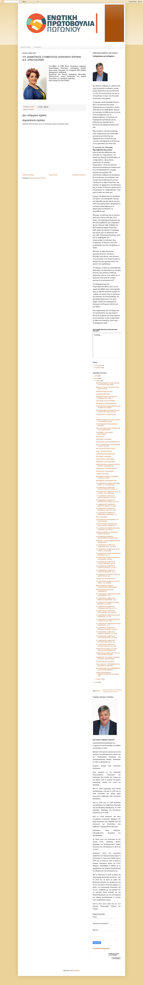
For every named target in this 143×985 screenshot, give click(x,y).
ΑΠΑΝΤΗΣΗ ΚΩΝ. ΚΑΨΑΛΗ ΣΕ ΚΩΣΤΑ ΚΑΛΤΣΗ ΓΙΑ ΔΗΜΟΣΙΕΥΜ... (108, 465)
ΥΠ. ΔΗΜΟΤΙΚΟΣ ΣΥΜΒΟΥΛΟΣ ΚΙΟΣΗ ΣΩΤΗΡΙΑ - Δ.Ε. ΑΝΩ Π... (107, 603)
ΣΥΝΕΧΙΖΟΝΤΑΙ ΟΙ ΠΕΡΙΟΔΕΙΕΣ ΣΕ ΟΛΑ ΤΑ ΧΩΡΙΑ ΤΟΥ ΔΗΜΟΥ (108, 407)
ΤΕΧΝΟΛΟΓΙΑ (100, 436)
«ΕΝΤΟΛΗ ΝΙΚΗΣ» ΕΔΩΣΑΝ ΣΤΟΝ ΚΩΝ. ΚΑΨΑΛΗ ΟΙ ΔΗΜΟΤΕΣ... (106, 524)
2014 (96, 682)
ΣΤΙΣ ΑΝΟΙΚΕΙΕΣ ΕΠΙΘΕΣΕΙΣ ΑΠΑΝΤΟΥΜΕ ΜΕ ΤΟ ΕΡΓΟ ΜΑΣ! (107, 537)
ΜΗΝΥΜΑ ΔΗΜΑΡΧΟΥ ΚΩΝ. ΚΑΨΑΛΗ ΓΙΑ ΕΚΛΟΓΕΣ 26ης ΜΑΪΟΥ (107, 383)
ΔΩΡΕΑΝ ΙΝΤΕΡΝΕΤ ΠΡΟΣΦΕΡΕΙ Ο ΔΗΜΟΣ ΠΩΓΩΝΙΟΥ (107, 533)
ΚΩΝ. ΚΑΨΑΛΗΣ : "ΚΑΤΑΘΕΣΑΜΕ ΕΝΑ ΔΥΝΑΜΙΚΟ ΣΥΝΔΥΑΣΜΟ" (107, 664)
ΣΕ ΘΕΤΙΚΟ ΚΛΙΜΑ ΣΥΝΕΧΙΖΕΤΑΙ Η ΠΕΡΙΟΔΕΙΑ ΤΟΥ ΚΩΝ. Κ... (106, 397)
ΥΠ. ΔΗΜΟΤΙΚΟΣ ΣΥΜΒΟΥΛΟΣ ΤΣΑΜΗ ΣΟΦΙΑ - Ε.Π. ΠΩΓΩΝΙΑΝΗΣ (108, 484)
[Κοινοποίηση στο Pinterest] (47, 107)
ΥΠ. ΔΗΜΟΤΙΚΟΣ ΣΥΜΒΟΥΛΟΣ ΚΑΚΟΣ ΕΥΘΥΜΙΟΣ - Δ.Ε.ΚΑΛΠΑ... (108, 528)
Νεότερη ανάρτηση (28, 175)
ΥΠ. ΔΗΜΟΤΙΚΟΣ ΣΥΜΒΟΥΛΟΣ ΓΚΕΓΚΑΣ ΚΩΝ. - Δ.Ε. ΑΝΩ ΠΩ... (106, 611)
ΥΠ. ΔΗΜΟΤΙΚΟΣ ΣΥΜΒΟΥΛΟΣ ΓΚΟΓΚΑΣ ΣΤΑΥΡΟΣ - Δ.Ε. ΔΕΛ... (106, 566)
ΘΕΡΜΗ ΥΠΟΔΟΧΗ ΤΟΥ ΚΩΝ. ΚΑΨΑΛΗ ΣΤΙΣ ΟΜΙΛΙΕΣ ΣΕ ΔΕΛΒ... (108, 420)
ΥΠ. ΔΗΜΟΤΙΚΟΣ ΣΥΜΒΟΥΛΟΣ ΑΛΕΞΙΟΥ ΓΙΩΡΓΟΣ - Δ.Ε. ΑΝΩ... (106, 645)
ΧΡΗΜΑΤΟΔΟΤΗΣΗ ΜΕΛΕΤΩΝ (105, 454)
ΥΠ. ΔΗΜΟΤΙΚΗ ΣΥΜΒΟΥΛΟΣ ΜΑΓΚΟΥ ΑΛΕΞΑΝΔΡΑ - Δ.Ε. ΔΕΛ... (108, 558)
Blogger (77, 970)
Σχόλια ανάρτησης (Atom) (37, 178)
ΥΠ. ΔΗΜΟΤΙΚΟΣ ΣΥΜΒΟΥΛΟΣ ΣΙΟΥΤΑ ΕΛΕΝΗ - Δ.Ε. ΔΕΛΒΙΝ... (108, 550)
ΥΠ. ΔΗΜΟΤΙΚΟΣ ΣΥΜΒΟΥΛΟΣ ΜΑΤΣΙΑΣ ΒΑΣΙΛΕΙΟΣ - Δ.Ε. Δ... (108, 554)
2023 (96, 376)
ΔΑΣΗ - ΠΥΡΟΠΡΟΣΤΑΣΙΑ (104, 451)
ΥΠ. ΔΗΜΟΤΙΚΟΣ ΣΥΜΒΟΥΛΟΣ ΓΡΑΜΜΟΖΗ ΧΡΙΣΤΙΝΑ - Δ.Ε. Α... (106, 607)
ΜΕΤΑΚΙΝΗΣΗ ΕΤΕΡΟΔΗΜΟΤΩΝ (106, 403)
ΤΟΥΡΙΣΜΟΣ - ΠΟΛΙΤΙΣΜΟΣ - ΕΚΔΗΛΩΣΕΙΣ (105, 433)
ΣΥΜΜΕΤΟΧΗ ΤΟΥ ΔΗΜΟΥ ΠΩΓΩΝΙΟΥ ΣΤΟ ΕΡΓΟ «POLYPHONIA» (108, 658)
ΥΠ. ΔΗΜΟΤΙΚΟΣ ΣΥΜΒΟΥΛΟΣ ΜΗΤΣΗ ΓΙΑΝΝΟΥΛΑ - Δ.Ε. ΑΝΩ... (108, 620)
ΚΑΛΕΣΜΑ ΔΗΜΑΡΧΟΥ (103, 394)
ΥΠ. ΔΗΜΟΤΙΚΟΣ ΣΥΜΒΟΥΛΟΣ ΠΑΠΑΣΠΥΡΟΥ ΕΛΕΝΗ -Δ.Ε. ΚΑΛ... (107, 501)
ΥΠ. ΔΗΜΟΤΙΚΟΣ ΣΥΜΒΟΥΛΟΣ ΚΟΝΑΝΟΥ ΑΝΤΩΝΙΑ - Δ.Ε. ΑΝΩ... (107, 628)
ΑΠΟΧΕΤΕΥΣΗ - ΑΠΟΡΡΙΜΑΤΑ (105, 459)
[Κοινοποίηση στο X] (43, 107)
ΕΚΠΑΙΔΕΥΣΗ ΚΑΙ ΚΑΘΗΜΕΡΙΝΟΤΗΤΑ (108, 442)
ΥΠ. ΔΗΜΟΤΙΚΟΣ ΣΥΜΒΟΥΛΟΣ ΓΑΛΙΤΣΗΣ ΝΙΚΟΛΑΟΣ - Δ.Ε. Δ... (106, 571)
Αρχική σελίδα (25, 47)
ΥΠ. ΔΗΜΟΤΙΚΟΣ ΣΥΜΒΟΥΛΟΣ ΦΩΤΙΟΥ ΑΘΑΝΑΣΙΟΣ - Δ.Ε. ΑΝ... (108, 615)
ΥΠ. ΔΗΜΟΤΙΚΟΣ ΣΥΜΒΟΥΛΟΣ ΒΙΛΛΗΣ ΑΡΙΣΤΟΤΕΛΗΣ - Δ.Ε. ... (108, 575)
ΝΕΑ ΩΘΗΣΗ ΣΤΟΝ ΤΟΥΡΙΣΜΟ (105, 401)
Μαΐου (98, 381)
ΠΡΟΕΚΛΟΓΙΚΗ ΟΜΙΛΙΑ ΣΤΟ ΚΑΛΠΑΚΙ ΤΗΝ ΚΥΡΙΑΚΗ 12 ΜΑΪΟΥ (108, 653)
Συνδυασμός (98, 365)
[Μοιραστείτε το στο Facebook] (45, 107)
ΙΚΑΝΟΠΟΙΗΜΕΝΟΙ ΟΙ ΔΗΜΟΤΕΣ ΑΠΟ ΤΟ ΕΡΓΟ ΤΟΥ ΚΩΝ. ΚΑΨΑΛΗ (107, 411)
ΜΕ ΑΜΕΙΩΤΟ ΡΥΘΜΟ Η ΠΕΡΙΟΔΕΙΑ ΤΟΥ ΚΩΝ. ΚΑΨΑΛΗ (107, 477)
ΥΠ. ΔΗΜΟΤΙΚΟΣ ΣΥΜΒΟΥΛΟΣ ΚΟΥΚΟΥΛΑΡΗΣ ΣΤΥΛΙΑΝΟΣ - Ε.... (107, 488)
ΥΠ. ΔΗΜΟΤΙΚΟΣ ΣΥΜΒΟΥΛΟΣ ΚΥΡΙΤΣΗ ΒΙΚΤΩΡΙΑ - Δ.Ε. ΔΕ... (106, 562)
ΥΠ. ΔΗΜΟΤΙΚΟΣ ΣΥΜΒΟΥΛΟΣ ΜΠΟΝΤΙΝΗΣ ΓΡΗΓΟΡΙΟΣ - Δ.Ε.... (107, 513)
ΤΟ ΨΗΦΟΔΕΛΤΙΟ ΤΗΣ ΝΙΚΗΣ (105, 661)
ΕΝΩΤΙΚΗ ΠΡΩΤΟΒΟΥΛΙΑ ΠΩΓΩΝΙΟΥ (112, 690)
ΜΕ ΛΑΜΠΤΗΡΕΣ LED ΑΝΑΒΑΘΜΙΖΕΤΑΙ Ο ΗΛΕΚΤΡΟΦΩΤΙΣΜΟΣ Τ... (108, 669)
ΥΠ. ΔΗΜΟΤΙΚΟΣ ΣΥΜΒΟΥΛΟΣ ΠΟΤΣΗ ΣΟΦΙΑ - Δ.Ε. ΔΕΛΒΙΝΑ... (108, 582)
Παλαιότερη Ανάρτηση (78, 175)
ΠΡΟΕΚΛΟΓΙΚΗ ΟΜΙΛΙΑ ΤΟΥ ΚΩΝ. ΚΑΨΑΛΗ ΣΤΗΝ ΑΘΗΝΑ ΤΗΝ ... (106, 649)
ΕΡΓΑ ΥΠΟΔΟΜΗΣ (101, 517)
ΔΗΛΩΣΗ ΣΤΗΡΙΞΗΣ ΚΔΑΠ (104, 391)
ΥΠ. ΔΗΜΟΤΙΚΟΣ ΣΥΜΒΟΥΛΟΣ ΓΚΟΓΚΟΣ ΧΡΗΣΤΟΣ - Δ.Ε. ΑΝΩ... (107, 637)
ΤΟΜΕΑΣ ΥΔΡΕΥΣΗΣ (102, 474)
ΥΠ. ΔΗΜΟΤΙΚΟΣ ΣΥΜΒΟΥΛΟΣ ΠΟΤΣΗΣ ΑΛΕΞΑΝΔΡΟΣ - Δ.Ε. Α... (108, 594)
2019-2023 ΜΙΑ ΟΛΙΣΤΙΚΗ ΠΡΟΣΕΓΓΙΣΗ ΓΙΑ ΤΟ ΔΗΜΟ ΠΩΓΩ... (108, 429)
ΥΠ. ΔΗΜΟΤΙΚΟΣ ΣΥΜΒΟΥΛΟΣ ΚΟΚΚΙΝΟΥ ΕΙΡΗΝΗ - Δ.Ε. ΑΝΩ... (107, 632)
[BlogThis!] (41, 107)
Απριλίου (99, 679)
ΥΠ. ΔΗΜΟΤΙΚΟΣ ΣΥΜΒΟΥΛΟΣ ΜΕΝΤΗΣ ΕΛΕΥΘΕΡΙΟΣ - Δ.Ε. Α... (107, 599)
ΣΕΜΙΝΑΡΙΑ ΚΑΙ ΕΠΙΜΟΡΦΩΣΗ (105, 462)
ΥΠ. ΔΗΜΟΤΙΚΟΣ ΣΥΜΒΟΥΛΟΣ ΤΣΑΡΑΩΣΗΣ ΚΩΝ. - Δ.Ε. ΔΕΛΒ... (106, 545)
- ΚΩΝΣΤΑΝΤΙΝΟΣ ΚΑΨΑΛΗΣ (110, 691)
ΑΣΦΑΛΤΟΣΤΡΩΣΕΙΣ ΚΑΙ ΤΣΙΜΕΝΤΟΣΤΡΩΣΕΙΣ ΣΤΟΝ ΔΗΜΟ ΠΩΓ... (107, 674)
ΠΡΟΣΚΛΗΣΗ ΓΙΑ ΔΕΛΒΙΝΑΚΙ (105, 471)
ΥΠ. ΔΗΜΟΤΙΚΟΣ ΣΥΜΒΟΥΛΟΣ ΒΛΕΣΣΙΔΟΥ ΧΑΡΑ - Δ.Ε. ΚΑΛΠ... (106, 509)
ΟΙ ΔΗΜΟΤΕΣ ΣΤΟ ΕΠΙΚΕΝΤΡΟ (105, 578)
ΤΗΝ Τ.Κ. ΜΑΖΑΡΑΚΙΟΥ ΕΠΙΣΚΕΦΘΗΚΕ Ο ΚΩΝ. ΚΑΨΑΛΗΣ (108, 445)
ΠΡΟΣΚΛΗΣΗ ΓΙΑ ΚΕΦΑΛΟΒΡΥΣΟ (106, 468)
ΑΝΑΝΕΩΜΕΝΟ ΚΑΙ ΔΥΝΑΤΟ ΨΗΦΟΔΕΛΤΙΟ (105, 590)
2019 (96, 378)
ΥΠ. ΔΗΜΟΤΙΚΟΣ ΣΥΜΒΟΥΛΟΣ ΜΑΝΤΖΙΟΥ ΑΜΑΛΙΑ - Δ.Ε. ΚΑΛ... (106, 505)
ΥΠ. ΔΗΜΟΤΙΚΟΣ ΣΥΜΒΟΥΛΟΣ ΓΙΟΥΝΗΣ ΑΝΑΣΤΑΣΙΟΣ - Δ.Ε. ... (106, 641)
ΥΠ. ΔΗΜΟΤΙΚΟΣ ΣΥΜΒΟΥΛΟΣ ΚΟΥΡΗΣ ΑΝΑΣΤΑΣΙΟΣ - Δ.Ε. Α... (108, 624)
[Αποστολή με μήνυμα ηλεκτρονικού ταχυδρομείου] (39, 107)
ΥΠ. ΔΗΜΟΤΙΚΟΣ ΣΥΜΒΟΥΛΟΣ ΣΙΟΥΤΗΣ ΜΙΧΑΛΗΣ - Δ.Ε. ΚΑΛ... (106, 496)
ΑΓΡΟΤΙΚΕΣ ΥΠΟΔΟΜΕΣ (103, 456)
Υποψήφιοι (37, 47)
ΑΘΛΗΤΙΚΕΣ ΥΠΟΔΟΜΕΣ (103, 439)
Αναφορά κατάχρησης (101, 948)
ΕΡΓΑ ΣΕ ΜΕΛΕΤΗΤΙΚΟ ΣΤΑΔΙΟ (105, 449)
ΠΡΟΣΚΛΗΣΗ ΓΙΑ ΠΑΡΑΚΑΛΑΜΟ (106, 414)
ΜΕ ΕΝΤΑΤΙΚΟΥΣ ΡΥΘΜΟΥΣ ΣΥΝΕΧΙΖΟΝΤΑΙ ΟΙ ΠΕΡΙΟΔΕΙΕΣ (106, 586)
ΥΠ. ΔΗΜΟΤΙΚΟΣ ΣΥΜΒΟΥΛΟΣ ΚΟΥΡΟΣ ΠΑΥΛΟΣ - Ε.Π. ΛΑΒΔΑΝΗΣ (108, 492)
